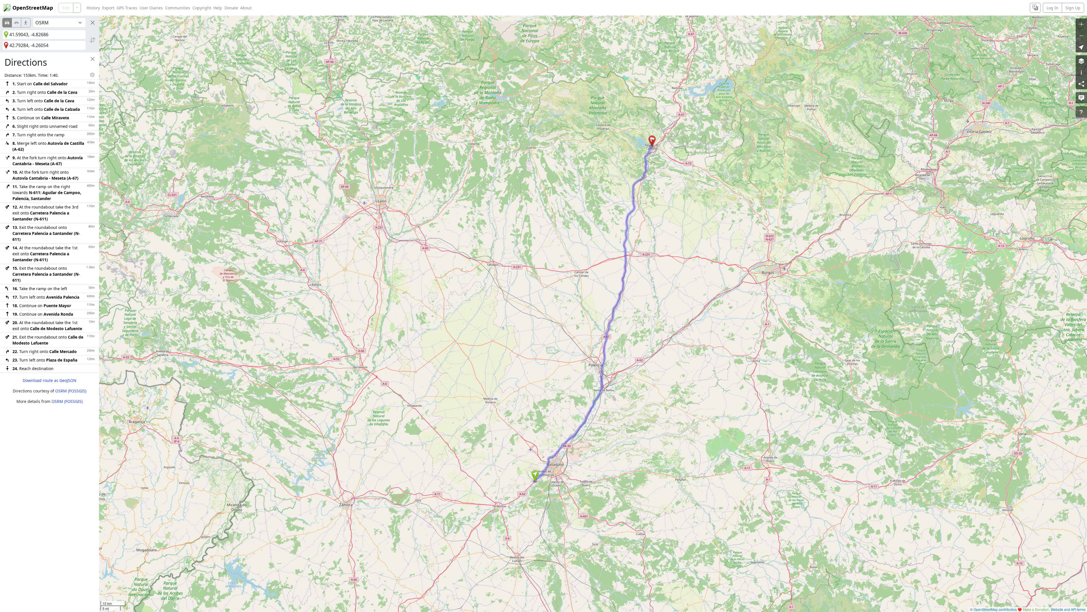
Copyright (201, 7)
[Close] (92, 22)
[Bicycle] (16, 22)
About (246, 7)
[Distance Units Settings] (92, 74)
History (93, 7)
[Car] (7, 22)
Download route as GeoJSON (49, 380)
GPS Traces (127, 7)
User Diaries (151, 7)
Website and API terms (1068, 609)
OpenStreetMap (32, 7)
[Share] (1081, 83)
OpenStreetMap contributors (995, 609)
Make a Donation (1036, 609)
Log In (1052, 7)
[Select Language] (1035, 8)
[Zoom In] (1081, 24)
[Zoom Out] (1081, 35)
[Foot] (26, 22)
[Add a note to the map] (1081, 97)
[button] (535, 475)
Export (108, 7)
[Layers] (1081, 61)
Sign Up (1072, 7)
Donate (231, 7)
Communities (177, 7)
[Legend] (1081, 72)
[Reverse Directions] (92, 40)
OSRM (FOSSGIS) (70, 391)
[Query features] (1081, 112)
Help (217, 7)
